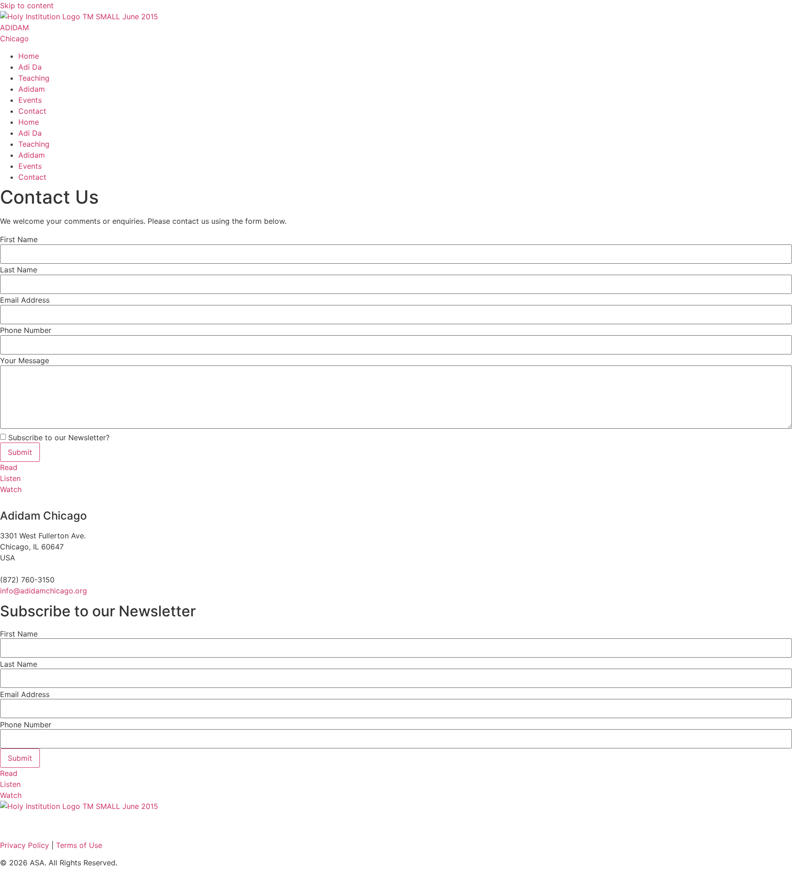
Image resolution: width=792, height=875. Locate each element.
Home (28, 56)
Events (30, 100)
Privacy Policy (25, 845)
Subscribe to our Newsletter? (59, 437)
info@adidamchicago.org (43, 590)
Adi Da (30, 67)
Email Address (25, 300)
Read (8, 467)
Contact (32, 111)
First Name (19, 239)
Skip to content (27, 5)
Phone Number (25, 330)
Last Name (18, 269)
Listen (10, 478)
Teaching (34, 78)
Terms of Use (79, 845)
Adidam (31, 89)
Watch (11, 489)
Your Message (24, 360)
